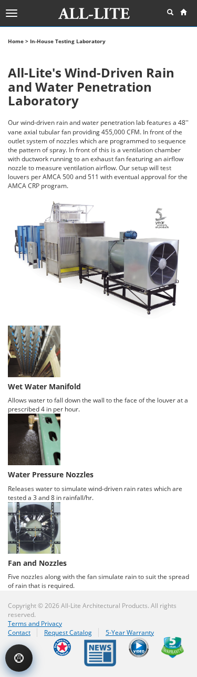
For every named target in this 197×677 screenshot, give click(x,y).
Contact (19, 632)
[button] (170, 12)
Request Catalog (68, 632)
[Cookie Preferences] (19, 658)
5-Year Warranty (130, 632)
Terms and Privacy (35, 623)
